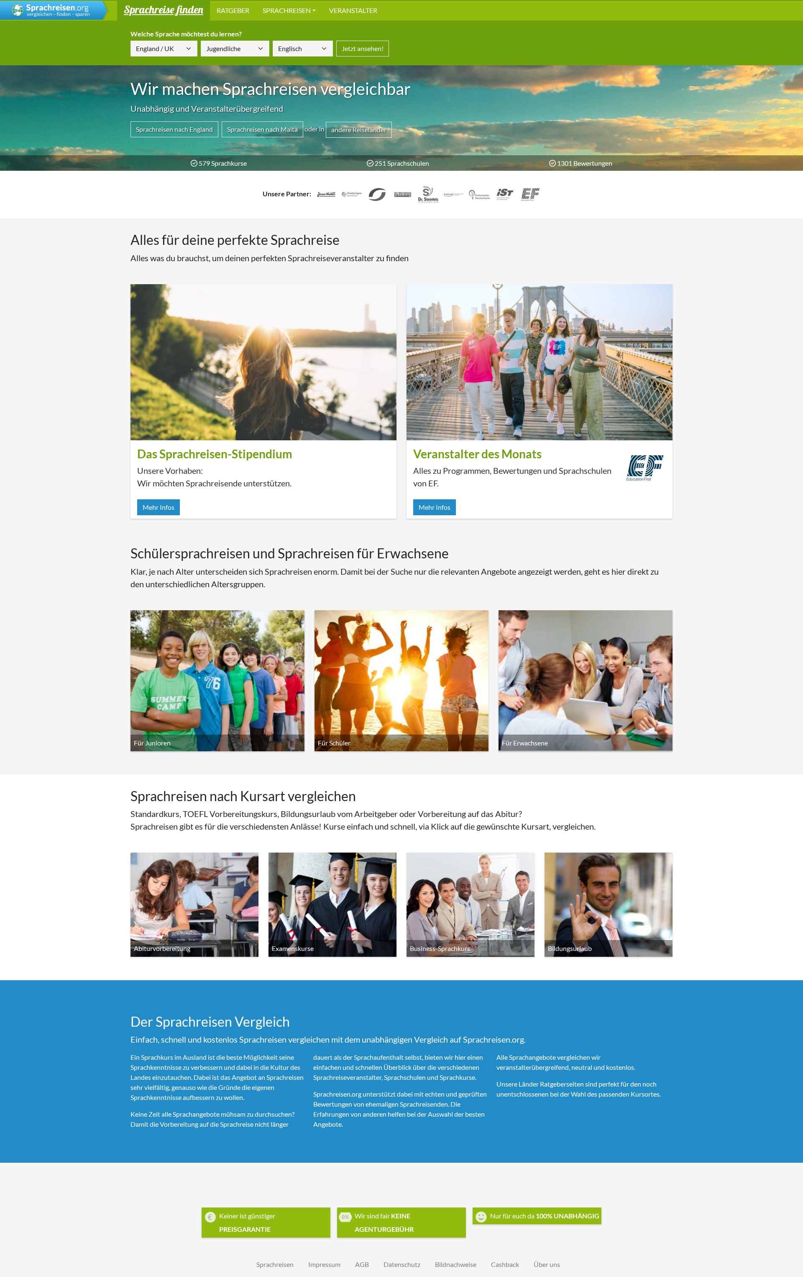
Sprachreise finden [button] (163, 9)
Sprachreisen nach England (174, 129)
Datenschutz (402, 1264)
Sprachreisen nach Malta (262, 129)
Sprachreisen (287, 10)
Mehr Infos (158, 507)
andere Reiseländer (358, 130)
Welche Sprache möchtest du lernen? (186, 34)
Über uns (547, 1264)
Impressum (324, 1264)
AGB (362, 1264)
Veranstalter (353, 10)
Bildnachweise (455, 1264)
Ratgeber (233, 10)
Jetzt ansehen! (363, 48)
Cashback (505, 1264)
